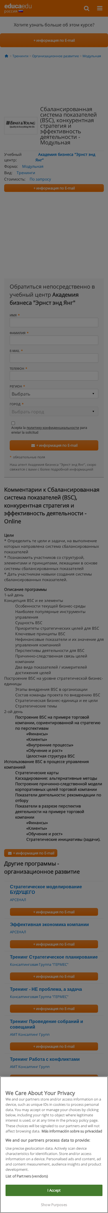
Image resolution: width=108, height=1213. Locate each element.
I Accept (54, 1190)
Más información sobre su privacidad (72, 1131)
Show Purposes (54, 1204)
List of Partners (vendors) (27, 1176)
